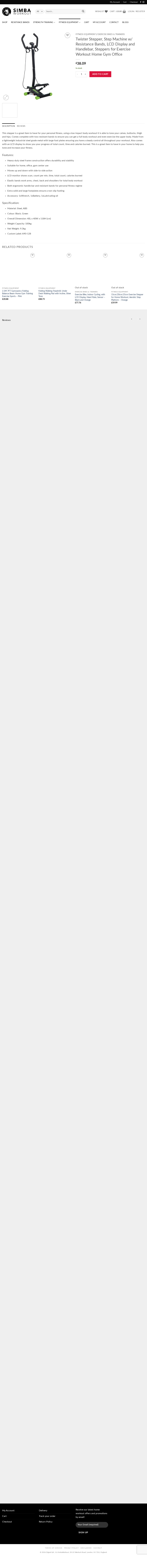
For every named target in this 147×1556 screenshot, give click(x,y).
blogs (125, 22)
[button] (118, 11)
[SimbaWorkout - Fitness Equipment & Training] (16, 11)
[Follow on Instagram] (143, 2)
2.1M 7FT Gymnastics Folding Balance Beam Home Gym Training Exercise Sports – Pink (17, 293)
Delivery (43, 1510)
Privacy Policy (71, 1548)
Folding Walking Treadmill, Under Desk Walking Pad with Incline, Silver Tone (54, 293)
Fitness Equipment (68, 22)
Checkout (134, 2)
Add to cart (100, 74)
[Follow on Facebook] (141, 2)
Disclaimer (86, 1548)
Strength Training (43, 22)
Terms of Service (53, 1548)
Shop (4, 22)
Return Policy (45, 1522)
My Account (115, 2)
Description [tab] (8, 126)
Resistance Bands (20, 22)
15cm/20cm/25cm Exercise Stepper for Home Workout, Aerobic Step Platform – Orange (127, 297)
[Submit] (83, 11)
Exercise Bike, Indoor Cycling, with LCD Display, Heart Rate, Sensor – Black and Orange (90, 297)
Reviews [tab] (21, 126)
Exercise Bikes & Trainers (111, 34)
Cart (125, 2)
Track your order (47, 1516)
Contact (114, 22)
